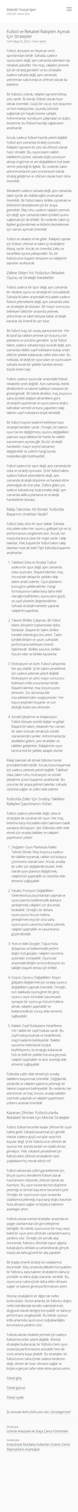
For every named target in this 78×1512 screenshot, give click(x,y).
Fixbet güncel (16, 1387)
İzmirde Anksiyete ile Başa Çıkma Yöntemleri (37, 1431)
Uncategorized (60, 1412)
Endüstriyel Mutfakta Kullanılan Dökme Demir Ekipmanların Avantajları (38, 1446)
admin (42, 41)
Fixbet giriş (14, 1378)
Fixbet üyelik (15, 1397)
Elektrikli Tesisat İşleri (21, 9)
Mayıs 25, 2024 (21, 41)
